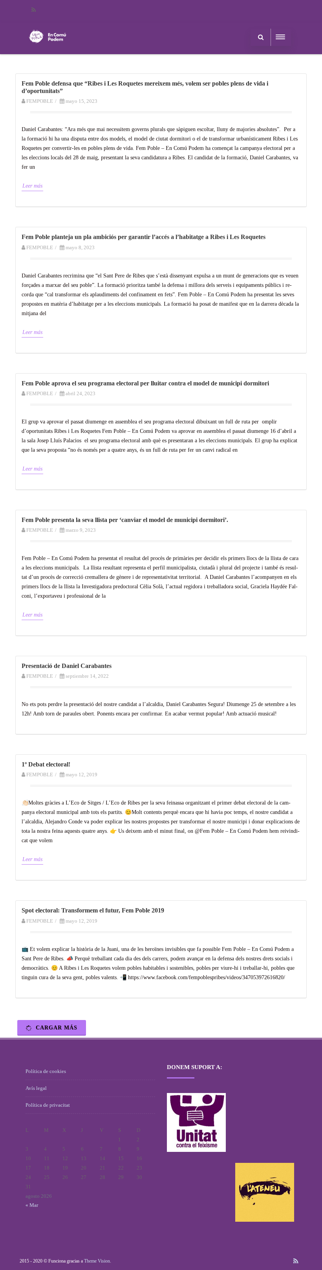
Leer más (32, 186)
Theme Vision (97, 1261)
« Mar (32, 1205)
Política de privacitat (48, 1105)
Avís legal (36, 1088)
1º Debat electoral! (46, 764)
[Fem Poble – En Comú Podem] (48, 51)
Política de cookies (46, 1071)
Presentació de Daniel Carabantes (67, 665)
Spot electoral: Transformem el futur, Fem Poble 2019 (93, 910)
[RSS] (33, 10)
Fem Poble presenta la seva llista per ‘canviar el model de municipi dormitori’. (125, 519)
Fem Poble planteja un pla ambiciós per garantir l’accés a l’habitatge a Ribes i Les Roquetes (143, 237)
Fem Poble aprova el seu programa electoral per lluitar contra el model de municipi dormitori (145, 383)
